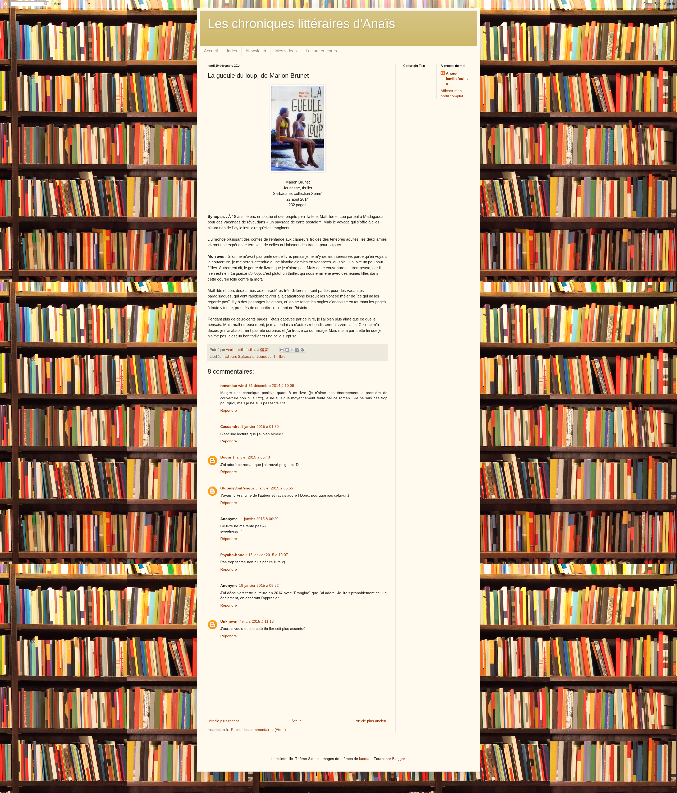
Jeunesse (264, 357)
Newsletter (256, 51)
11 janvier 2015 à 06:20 (258, 519)
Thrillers (279, 357)
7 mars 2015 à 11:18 (256, 621)
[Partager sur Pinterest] (302, 349)
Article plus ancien (371, 721)
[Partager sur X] (292, 349)
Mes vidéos (286, 51)
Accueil (211, 51)
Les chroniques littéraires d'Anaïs (301, 24)
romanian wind (233, 385)
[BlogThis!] (287, 349)
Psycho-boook (233, 555)
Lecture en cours (321, 51)
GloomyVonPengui (237, 488)
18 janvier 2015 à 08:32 (259, 585)
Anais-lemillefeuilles (457, 78)
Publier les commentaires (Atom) (258, 729)
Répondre (228, 410)
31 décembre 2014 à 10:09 (271, 385)
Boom (225, 457)
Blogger (398, 759)
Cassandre (230, 426)
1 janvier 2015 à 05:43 (251, 457)
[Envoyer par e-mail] (282, 349)
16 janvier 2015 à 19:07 (268, 555)
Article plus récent (224, 721)
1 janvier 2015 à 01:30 (260, 426)
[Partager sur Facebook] (297, 349)
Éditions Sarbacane (239, 357)
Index (232, 51)
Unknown (228, 621)
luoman (365, 759)
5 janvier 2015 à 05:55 (274, 488)
